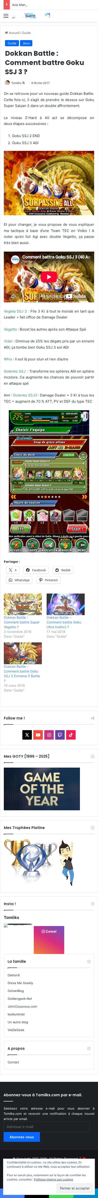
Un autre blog (18, 1022)
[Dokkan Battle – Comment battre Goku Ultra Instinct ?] (66, 604)
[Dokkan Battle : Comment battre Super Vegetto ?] (23, 604)
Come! (51, 931)
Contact (13, 1062)
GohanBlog (16, 991)
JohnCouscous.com (22, 1006)
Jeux (26, 43)
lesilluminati (16, 1014)
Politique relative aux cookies (53, 1179)
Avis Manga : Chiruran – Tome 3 (35, 5)
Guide (26, 33)
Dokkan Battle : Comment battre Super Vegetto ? (21, 622)
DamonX (14, 975)
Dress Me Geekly (20, 983)
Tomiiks (16, 83)
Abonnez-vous (22, 1137)
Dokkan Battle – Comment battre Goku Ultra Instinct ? (64, 622)
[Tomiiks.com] (31, 15)
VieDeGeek (16, 1030)
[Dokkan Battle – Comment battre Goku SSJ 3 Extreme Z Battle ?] (23, 653)
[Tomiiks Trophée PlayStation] (42, 885)
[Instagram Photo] (18, 938)
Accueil (14, 33)
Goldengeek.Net (20, 998)
